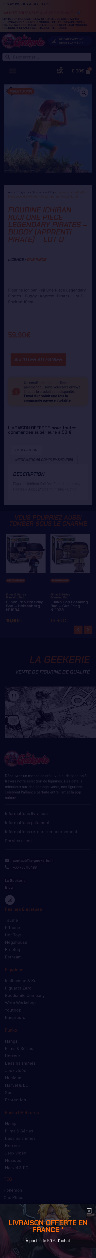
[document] (48, 629)
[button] (89, 1211)
